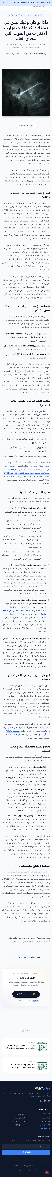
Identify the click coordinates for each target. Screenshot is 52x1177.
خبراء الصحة (46, 1118)
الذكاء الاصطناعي (19, 1121)
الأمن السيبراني (45, 1121)
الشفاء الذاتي (45, 1114)
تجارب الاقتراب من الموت (16, 15)
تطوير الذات (21, 1115)
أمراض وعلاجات (19, 1125)
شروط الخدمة (17, 1170)
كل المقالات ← (44, 1128)
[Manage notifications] (47, 1172)
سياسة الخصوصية (32, 1170)
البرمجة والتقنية (20, 1118)
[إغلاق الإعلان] (3, 3)
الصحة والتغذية (45, 1125)
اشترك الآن (26, 1152)
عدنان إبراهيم (39, 15)
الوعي (29, 15)
